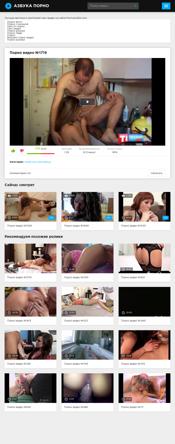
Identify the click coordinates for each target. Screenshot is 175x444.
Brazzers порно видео (20, 38)
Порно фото (14, 22)
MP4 (114, 152)
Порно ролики (16, 31)
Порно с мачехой (17, 24)
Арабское (30, 162)
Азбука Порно (31, 6)
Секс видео (14, 29)
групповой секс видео (41, 18)
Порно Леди (14, 33)
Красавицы (44, 162)
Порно (11, 35)
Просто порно (16, 26)
